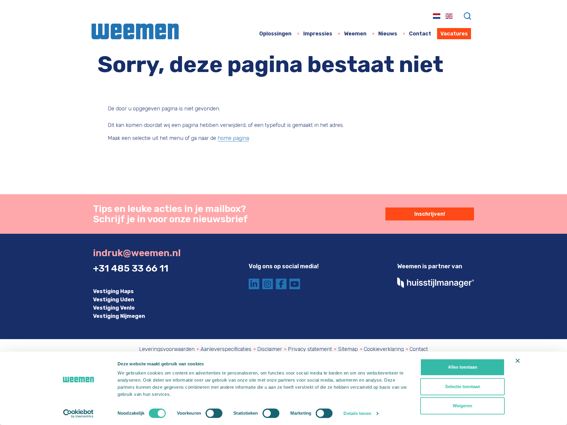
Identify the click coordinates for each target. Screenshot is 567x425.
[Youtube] (294, 284)
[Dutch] (437, 16)
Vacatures (454, 33)
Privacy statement (310, 349)
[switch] (214, 413)
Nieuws (387, 33)
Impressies (317, 33)
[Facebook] (281, 284)
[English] (449, 16)
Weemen (355, 33)
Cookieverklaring (384, 349)
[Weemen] (135, 32)
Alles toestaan (462, 367)
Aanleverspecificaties (226, 349)
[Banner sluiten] (518, 361)
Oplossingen (275, 33)
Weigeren (462, 405)
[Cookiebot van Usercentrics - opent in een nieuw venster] (78, 413)
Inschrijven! (429, 214)
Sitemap (348, 349)
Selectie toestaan (462, 386)
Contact (420, 33)
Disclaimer (269, 349)
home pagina (233, 138)
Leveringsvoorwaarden (167, 349)
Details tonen (357, 413)
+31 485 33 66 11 (130, 268)
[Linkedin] (254, 284)
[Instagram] (267, 284)
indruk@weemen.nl (137, 253)
